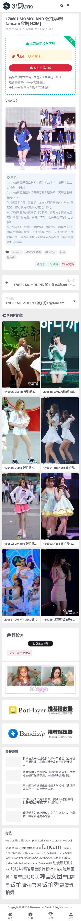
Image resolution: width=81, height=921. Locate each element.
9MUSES (20, 840)
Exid (38, 848)
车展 (13, 876)
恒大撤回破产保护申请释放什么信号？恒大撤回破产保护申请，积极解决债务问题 (49, 773)
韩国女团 (50, 252)
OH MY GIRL (62, 857)
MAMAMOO (31, 857)
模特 (49, 868)
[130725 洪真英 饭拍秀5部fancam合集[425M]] (60, 582)
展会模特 (38, 868)
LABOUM (67, 853)
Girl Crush (36, 853)
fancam (16, 252)
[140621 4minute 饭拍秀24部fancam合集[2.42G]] (60, 430)
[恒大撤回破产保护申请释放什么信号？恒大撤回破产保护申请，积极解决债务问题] (13, 775)
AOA (27, 840)
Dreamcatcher (27, 848)
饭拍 (62, 252)
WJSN (49, 863)
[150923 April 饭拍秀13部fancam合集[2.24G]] (60, 506)
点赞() (70, 264)
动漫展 (58, 862)
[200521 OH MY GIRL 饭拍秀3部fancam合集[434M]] (21, 582)
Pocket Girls (12, 863)
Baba (46, 840)
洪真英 (58, 869)
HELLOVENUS (49, 853)
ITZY (59, 853)
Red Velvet (24, 863)
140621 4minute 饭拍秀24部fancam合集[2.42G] (59, 469)
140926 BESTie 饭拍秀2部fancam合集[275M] (21, 393)
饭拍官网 (31, 885)
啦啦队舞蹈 (20, 869)
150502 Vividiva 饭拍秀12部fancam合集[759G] (20, 545)
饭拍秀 (29, 29)
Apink (34, 840)
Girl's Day (24, 853)
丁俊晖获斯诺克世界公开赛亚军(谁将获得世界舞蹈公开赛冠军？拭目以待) (48, 800)
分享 (42, 264)
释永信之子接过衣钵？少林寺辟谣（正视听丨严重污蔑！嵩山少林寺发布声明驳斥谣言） (49, 761)
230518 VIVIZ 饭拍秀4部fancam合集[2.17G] (59, 393)
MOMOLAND (33, 252)
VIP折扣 (36, 56)
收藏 (55, 264)
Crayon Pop (61, 840)
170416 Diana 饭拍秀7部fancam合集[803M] (20, 469)
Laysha (10, 857)
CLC (52, 840)
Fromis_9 (66, 847)
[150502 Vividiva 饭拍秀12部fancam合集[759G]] (21, 506)
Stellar (34, 863)
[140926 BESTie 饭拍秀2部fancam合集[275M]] (21, 354)
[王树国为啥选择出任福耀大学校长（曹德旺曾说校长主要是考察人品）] (13, 789)
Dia (16, 847)
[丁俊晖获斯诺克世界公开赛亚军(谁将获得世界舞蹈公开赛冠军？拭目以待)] (13, 803)
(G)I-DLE (10, 840)
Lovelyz (18, 857)
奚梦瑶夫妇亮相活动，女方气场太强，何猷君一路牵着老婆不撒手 (49, 814)
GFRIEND (11, 853)
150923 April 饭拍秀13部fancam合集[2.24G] (59, 545)
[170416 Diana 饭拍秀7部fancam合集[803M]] (21, 430)
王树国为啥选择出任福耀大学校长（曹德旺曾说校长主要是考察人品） (49, 787)
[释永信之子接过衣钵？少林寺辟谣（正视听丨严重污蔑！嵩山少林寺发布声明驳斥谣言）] (13, 762)
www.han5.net (42, 907)
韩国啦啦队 (28, 877)
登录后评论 (42, 643)
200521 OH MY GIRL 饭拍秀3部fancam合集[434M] (20, 621)
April (40, 840)
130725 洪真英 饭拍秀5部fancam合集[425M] (59, 621)
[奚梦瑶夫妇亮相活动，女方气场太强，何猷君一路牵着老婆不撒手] (13, 816)
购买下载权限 (42, 68)
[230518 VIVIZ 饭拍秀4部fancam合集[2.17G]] (60, 354)
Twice (42, 863)
